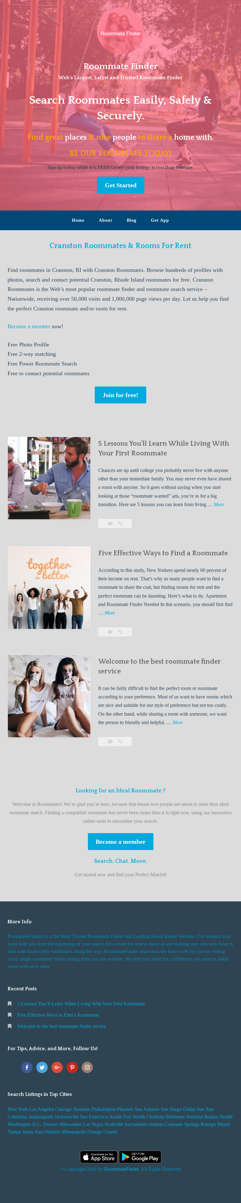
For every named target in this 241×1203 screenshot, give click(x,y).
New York (18, 1109)
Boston (211, 1116)
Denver (50, 1124)
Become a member (29, 326)
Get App (160, 220)
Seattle (226, 1116)
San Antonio (147, 1109)
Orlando (52, 1131)
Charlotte (155, 1116)
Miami (223, 1124)
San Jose (205, 1109)
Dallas (189, 1109)
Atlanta (156, 1124)
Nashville (113, 1124)
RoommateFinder (121, 1169)
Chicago (63, 1109)
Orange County (102, 1131)
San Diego (171, 1109)
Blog (132, 220)
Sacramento (136, 1124)
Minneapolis (74, 1131)
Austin (115, 1116)
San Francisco (94, 1116)
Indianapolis (41, 1116)
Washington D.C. (25, 1124)
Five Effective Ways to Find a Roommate (163, 553)
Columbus (18, 1116)
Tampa (14, 1131)
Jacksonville (67, 1116)
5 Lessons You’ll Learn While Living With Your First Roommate (81, 1003)
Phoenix (125, 1109)
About (105, 220)
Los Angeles (41, 1109)
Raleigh (208, 1124)
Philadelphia (103, 1109)
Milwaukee (70, 1124)
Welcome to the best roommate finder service (61, 1026)
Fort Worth (134, 1116)
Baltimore (175, 1116)
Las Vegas (93, 1124)
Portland (194, 1116)
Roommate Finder (120, 66)
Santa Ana (32, 1131)
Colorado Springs (181, 1124)
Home (78, 220)
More (219, 505)
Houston (81, 1109)
